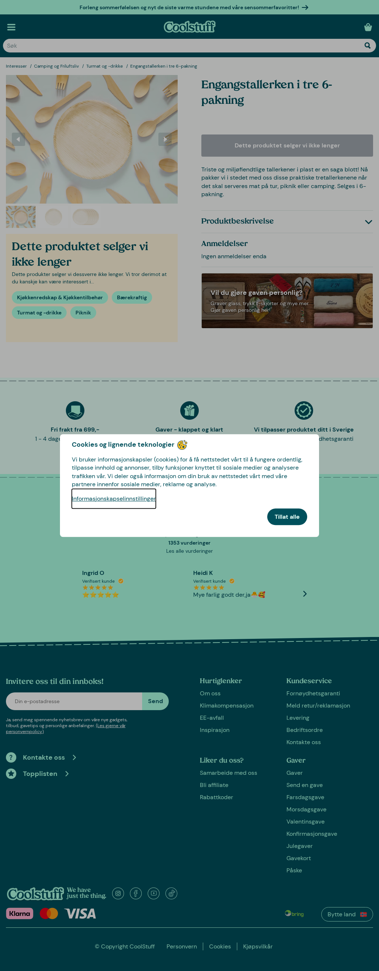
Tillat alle (287, 517)
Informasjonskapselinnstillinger (114, 498)
